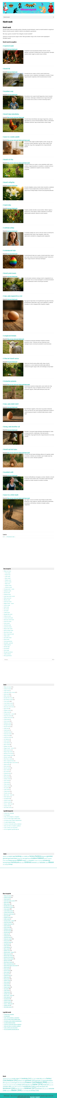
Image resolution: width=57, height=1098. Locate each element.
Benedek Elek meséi (8, 614)
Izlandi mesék (7, 730)
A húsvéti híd (6, 68)
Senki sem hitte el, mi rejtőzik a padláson (12, 825)
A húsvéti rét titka (8, 159)
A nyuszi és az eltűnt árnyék (10, 495)
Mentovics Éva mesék (8, 753)
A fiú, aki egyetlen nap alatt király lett (11, 829)
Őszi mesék (6, 608)
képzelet (14, 860)
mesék (24, 860)
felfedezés (44, 856)
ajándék (4, 856)
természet (15, 862)
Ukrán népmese (7, 796)
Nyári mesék (6, 607)
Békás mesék (7, 696)
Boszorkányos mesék (8, 699)
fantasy (32, 856)
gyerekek (50, 856)
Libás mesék (7, 576)
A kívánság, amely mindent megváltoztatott (12, 820)
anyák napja (11, 856)
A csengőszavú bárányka (9, 335)
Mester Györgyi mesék (8, 630)
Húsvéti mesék (14, 49)
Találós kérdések (7, 644)
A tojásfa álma (7, 205)
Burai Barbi (32, 1097)
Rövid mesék (6, 639)
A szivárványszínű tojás (9, 250)
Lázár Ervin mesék (8, 626)
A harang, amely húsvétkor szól (11, 426)
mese (19, 860)
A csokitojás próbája (8, 228)
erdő (28, 856)
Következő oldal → (11, 536)
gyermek (5, 858)
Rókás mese (7, 583)
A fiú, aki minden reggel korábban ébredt (12, 818)
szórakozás (46, 860)
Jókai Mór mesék (7, 625)
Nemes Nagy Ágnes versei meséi (10, 762)
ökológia (6, 864)
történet (27, 862)
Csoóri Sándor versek (8, 703)
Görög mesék (6, 719)
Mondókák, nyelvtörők (8, 643)
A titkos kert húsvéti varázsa (11, 358)
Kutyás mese (7, 574)
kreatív (4, 860)
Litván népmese (7, 742)
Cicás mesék (7, 572)
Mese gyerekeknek (8, 655)
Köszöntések (6, 648)
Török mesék (6, 789)
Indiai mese (6, 728)
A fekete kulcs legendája (9, 813)
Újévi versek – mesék (8, 794)
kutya (10, 860)
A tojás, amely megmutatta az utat (12, 296)
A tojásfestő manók (8, 46)
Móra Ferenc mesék (8, 632)
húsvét (29, 858)
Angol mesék (6, 690)
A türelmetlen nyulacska (9, 381)
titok (20, 862)
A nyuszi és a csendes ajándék (11, 137)
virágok (46, 862)
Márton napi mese (7, 598)
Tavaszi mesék (7, 605)
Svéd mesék (6, 782)
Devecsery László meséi (9, 619)
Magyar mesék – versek (9, 603)
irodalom (34, 858)
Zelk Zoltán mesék (7, 637)
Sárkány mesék (8, 585)
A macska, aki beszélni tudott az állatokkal (12, 824)
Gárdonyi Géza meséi (8, 717)
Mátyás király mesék (8, 628)
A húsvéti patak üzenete (9, 273)
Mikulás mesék (7, 599)
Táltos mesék (6, 635)
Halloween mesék (7, 590)
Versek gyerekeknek (8, 641)
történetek (34, 862)
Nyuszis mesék (27, 140)
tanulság (5, 862)
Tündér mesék (7, 612)
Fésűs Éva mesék (7, 621)
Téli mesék (6, 610)
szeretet (36, 860)
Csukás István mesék (8, 617)
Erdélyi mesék (7, 712)
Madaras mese (8, 580)
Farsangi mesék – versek (9, 589)
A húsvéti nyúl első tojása (10, 449)
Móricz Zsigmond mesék (9, 634)
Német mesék (7, 764)
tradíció (22, 862)
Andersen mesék (7, 616)
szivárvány (40, 860)
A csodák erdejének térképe (9, 822)
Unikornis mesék (8, 587)
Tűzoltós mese (7, 793)
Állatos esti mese (10, 117)
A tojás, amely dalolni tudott (11, 404)
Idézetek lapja (7, 646)
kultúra (7, 860)
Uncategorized (7, 798)
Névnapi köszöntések (8, 652)
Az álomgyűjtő (7, 815)
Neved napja (6, 650)
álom (3, 864)
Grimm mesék (7, 623)
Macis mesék (7, 578)
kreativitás (50, 858)
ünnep (10, 864)
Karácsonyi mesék (7, 601)
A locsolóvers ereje (8, 91)
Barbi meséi (9, 49)
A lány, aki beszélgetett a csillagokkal (11, 816)
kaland (41, 858)
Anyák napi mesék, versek (9, 596)
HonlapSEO (37, 1097)
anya (7, 856)
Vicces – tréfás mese (8, 803)
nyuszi (27, 860)
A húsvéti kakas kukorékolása (11, 114)
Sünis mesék (6, 780)
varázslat (42, 862)
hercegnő (25, 858)
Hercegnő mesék (7, 724)
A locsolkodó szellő (8, 472)
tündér (38, 862)
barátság (18, 856)
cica (22, 856)
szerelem (31, 860)
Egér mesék (6, 708)
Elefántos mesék (7, 710)
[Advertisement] (28, 555)
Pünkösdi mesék (7, 594)
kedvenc (46, 858)
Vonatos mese (7, 805)
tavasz (9, 862)
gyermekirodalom (13, 858)
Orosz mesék (6, 769)
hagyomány (20, 858)
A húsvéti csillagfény (8, 182)
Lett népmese (6, 739)
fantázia (38, 856)
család (25, 856)
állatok (51, 862)
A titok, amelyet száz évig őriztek (10, 827)
